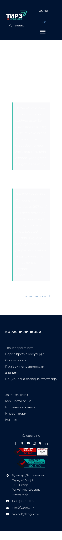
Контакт (11, 420)
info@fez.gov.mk (23, 507)
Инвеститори (15, 413)
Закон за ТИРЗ (16, 395)
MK (44, 22)
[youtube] (28, 443)
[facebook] (15, 443)
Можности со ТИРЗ (20, 401)
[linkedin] (46, 443)
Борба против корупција (24, 354)
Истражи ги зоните (20, 407)
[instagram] (34, 443)
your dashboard (37, 296)
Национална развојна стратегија (31, 379)
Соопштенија (15, 360)
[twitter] (22, 443)
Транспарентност (19, 348)
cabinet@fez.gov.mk (25, 514)
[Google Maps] (40, 443)
